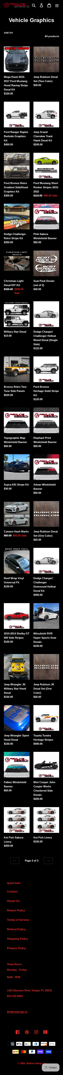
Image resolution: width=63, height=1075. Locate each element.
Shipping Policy (17, 938)
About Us (13, 901)
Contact (12, 891)
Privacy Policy (16, 948)
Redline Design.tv (36, 1063)
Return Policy (16, 910)
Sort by (8, 33)
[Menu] (57, 5)
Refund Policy (16, 929)
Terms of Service (18, 919)
